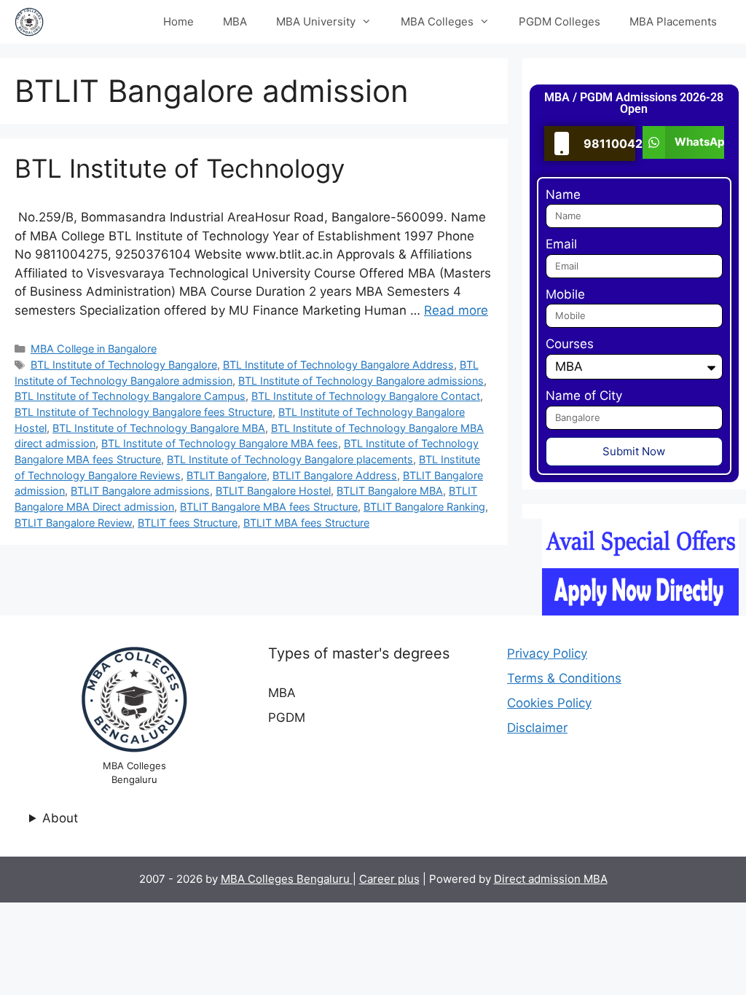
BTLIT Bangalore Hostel (273, 490)
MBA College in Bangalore (94, 348)
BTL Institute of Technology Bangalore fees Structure (143, 412)
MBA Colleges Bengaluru (287, 879)
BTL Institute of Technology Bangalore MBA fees (219, 443)
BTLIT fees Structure (187, 522)
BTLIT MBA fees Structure (306, 522)
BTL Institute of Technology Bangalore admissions (361, 380)
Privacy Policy (547, 653)
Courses (570, 344)
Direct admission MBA (551, 879)
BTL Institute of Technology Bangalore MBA (158, 428)
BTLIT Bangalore (226, 475)
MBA (235, 21)
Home (178, 21)
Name (563, 194)
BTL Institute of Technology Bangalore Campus (130, 396)
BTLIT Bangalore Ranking (424, 506)
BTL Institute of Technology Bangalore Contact (365, 396)
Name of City (584, 395)
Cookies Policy (549, 703)
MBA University (316, 21)
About (60, 818)
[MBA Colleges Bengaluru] (29, 22)
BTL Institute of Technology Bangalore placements (290, 459)
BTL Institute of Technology (180, 168)
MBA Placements (673, 21)
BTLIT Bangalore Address (334, 475)
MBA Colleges (437, 21)
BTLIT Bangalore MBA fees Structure (269, 506)
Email (561, 244)
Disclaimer (537, 727)
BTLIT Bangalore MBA (390, 490)
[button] (683, 142)
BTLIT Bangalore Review (73, 522)
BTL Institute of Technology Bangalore (124, 364)
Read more (456, 310)
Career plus (389, 879)
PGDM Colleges (559, 21)
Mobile (565, 294)
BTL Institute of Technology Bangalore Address (338, 364)
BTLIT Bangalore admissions (140, 490)
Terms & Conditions (564, 678)
